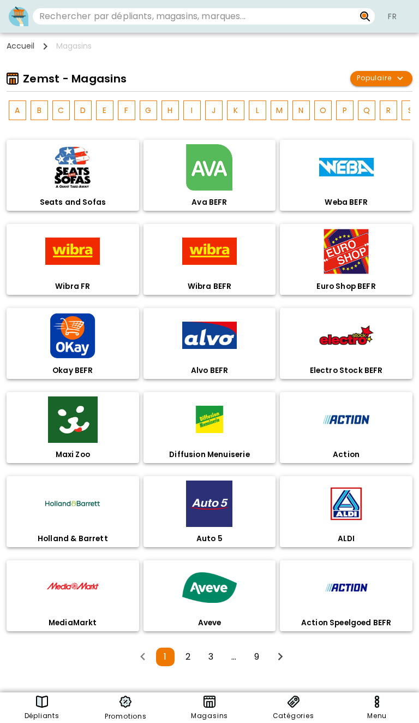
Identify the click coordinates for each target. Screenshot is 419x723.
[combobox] (194, 16)
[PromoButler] (18, 16)
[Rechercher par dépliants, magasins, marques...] (365, 16)
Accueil (20, 45)
